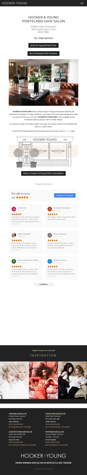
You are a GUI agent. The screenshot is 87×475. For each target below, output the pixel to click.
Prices (67, 131)
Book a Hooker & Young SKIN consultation (43, 173)
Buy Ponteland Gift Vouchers (43, 53)
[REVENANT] (72, 398)
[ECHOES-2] (14, 398)
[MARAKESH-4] (43, 398)
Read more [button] (16, 224)
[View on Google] (14, 209)
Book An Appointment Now (43, 45)
